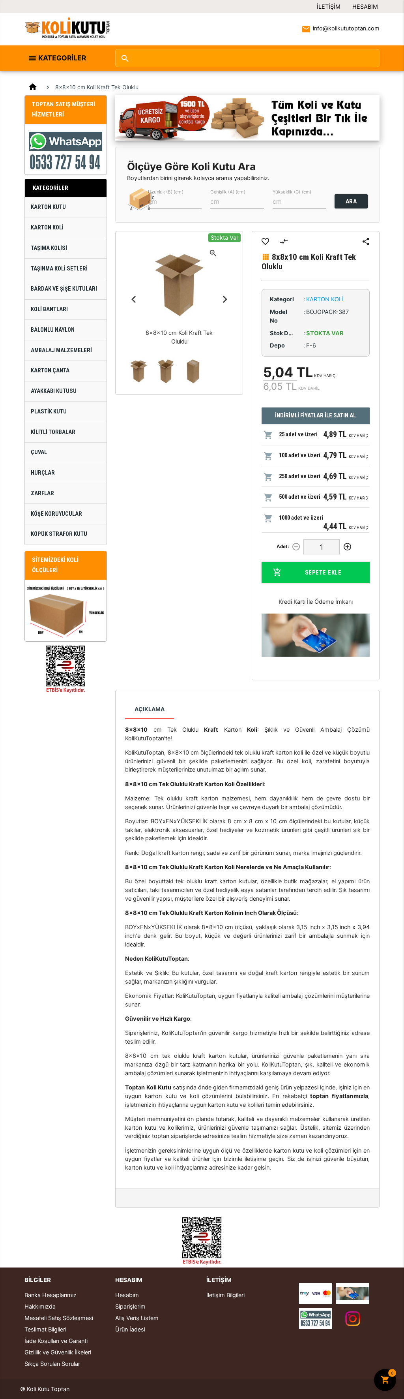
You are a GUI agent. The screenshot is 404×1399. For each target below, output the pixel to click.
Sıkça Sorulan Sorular (52, 1363)
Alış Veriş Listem (137, 1318)
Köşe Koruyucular (56, 514)
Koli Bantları (49, 309)
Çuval (39, 452)
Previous (133, 299)
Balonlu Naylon (53, 330)
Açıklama (150, 709)
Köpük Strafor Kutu (59, 534)
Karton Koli (47, 227)
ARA (351, 201)
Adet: (283, 546)
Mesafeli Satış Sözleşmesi (58, 1318)
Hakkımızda (40, 1306)
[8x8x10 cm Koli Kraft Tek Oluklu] (138, 371)
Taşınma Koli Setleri (59, 268)
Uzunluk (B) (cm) (165, 192)
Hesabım (365, 6)
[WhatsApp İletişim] (315, 1318)
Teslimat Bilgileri (45, 1329)
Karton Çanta (50, 370)
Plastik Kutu (49, 411)
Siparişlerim (130, 1306)
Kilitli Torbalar (53, 432)
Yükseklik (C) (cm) (292, 192)
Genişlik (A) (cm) (227, 192)
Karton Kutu (48, 207)
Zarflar (42, 493)
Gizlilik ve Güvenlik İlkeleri (57, 1352)
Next (225, 299)
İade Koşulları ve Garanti (56, 1341)
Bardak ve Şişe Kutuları (64, 288)
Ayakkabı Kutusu (54, 391)
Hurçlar (43, 472)
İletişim (328, 6)
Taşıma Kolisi (49, 248)
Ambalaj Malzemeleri (61, 350)
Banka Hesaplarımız (50, 1295)
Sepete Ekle (323, 572)
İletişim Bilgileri (225, 1295)
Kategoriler (62, 58)
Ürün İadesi (130, 1329)
